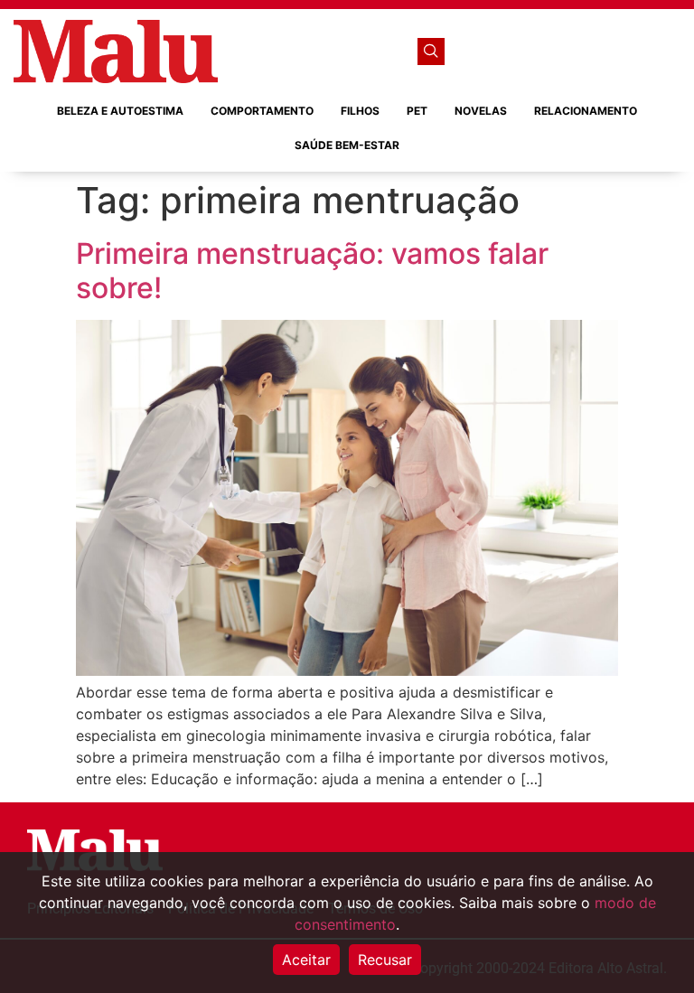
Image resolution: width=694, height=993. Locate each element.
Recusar (385, 960)
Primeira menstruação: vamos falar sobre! (312, 270)
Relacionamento (585, 110)
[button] (431, 51)
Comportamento (262, 110)
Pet (417, 110)
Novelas (481, 110)
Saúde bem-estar (347, 145)
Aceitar (306, 960)
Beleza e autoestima (120, 110)
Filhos (360, 110)
